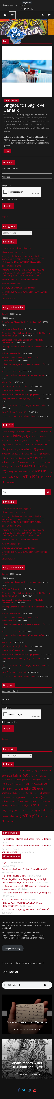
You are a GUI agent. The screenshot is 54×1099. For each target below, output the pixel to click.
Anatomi (5, 432)
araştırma (26, 431)
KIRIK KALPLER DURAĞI (12, 266)
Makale (15, 100)
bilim (20, 435)
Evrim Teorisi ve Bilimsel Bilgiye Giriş (17, 248)
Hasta (37, 454)
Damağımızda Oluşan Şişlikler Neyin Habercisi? (21, 322)
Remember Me (10, 199)
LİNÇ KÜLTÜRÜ (8, 298)
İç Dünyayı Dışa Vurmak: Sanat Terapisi (18, 288)
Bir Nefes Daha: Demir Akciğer (15, 412)
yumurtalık (7, 131)
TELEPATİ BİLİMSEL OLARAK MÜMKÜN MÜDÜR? (23, 375)
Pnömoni (17, 128)
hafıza (28, 454)
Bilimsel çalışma (23, 440)
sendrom (6, 477)
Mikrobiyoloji (10, 462)
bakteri (6, 121)
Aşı (36, 431)
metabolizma (8, 128)
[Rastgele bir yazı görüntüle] (49, 15)
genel (12, 449)
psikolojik (12, 471)
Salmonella (31, 128)
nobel (35, 462)
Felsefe (38, 445)
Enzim (33, 121)
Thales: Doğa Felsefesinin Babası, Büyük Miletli (25, 838)
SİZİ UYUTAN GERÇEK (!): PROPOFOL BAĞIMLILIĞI (23, 364)
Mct (45, 124)
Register (5, 216)
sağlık (24, 128)
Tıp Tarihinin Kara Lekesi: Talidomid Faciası (20, 416)
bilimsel (34, 436)
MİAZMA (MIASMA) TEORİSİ (14, 5)
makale (38, 458)
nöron (16, 466)
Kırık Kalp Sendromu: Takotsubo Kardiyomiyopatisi (23, 346)
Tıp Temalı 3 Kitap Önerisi (12, 329)
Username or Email (10, 168)
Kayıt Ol (5, 314)
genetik (39, 121)
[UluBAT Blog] (5, 15)
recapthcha (6, 185)
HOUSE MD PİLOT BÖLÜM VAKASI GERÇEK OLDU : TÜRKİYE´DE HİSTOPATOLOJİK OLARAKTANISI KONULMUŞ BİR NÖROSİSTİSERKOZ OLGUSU (23, 273)
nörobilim (45, 462)
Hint (13, 124)
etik (30, 444)
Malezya (39, 124)
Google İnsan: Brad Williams (27, 1022)
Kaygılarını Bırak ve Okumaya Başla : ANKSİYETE (22, 398)
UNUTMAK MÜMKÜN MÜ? (13, 390)
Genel (7, 100)
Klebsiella (25, 124)
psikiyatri (28, 466)
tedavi (18, 477)
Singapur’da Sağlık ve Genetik (24, 107)
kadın (16, 458)
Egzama (27, 121)
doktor (20, 444)
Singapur (46, 128)
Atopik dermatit (32, 118)
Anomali (22, 118)
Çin (11, 121)
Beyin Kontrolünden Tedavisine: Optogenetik (20, 394)
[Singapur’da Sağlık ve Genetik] (27, 47)
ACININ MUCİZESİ (10, 852)
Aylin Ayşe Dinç (28, 114)
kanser (18, 124)
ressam (21, 472)
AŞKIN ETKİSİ (7, 382)
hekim (9, 458)
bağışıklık (42, 118)
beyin (7, 436)
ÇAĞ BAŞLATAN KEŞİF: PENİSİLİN (16, 386)
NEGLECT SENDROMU (11, 371)
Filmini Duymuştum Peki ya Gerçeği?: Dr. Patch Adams (24, 405)
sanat (31, 471)
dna (11, 444)
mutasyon (25, 462)
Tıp (32, 476)
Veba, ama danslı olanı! (11, 283)
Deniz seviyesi (18, 121)
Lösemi (32, 124)
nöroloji (7, 466)
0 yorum (40, 114)
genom (19, 454)
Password (6, 177)
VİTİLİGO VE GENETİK (11, 353)
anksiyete (14, 432)
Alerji (16, 118)
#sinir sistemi (8, 118)
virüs (11, 482)
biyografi (39, 440)
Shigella (39, 128)
